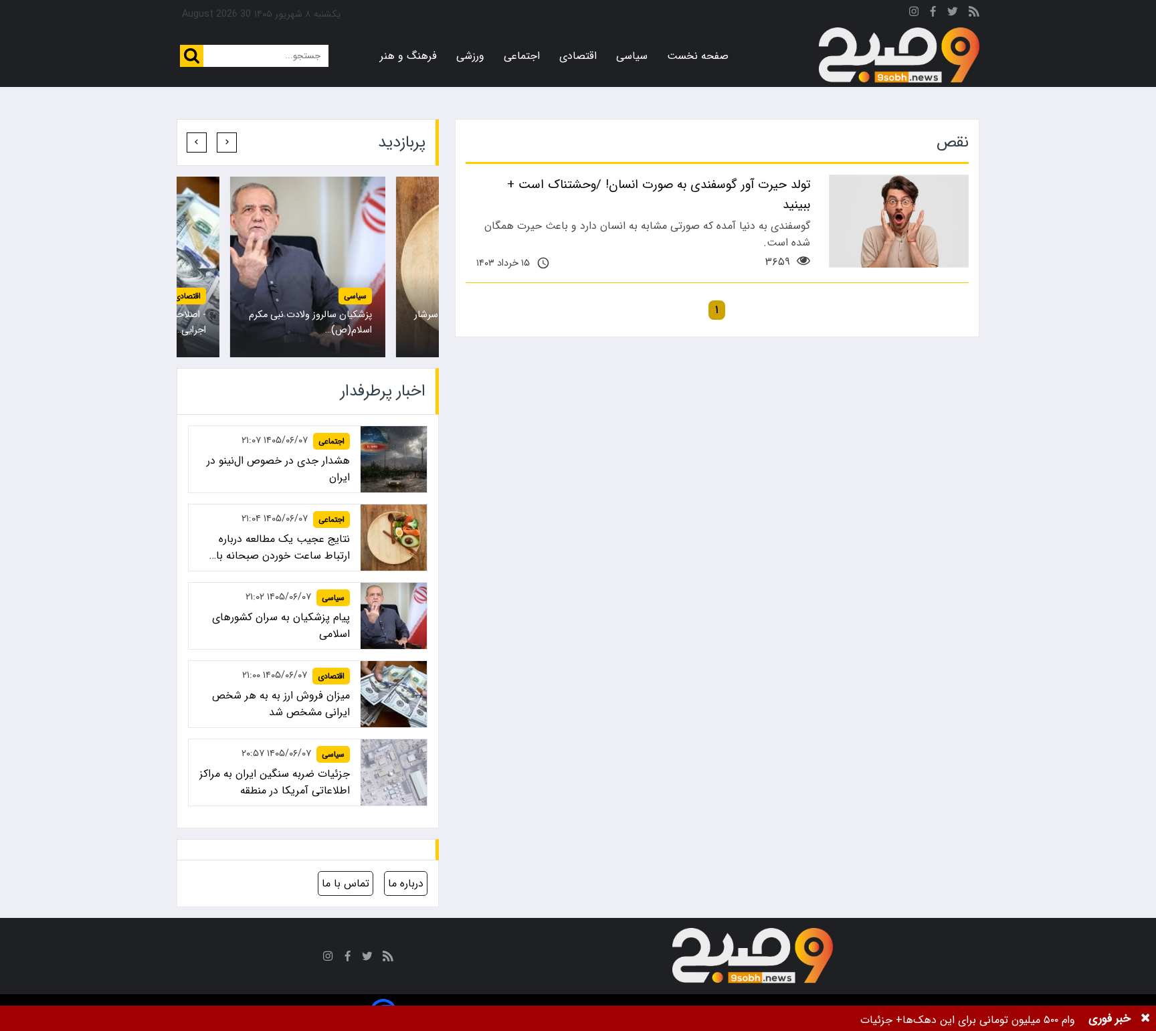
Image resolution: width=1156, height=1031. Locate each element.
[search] (191, 56)
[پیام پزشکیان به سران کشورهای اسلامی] (307, 267)
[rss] (974, 13)
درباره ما (405, 883)
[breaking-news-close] (1145, 1018)
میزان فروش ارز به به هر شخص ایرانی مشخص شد (281, 704)
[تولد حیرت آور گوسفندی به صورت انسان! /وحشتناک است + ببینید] (899, 221)
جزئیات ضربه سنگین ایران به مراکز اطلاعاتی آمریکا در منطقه (274, 782)
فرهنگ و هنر (408, 56)
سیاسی (632, 56)
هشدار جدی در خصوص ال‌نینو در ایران (278, 469)
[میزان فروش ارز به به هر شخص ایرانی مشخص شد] (394, 694)
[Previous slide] (227, 142)
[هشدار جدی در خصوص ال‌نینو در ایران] (394, 459)
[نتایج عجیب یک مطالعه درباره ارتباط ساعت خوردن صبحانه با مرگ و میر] (394, 537)
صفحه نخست (698, 56)
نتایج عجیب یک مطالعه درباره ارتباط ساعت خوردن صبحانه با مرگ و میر (283, 547)
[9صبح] (899, 55)
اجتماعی (522, 56)
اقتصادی (578, 56)
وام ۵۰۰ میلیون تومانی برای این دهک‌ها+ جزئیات (967, 1020)
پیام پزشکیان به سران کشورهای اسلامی (281, 625)
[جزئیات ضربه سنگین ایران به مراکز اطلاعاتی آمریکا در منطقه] (394, 772)
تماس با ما (345, 883)
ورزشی (470, 56)
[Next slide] (197, 142)
